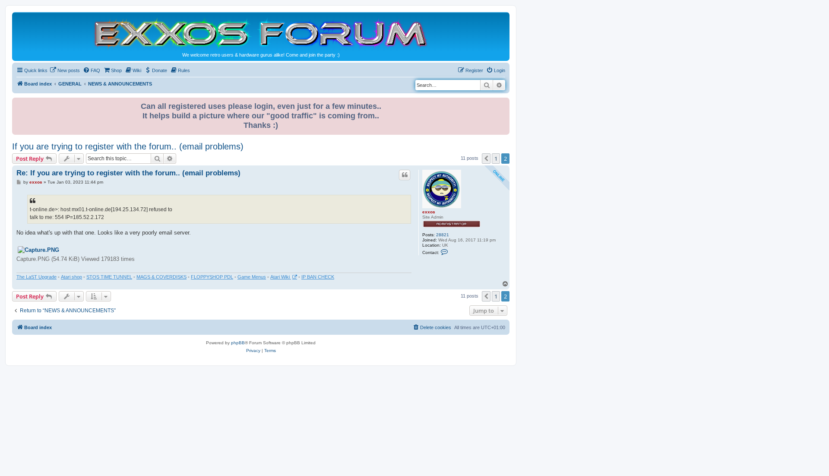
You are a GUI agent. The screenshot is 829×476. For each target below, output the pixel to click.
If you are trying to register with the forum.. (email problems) (128, 146)
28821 (442, 234)
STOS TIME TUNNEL (109, 276)
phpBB (238, 342)
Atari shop (71, 276)
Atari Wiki (280, 276)
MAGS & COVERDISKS (161, 276)
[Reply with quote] (404, 175)
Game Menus (251, 276)
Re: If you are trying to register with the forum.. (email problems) (128, 173)
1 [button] (495, 158)
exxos (428, 211)
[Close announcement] (504, 102)
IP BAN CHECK (317, 276)
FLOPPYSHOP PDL (212, 276)
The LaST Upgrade (36, 276)
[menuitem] (65, 70)
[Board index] (260, 33)
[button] (486, 158)
